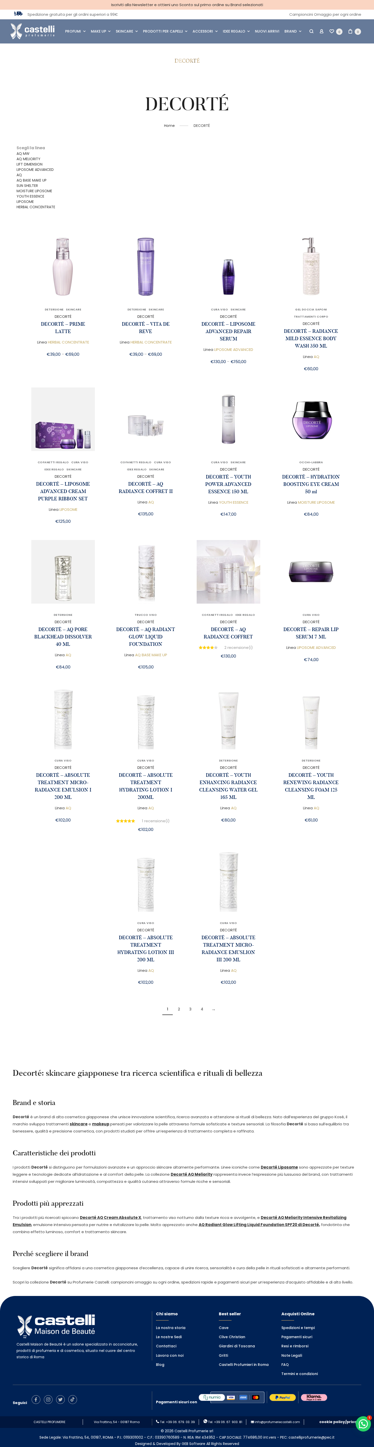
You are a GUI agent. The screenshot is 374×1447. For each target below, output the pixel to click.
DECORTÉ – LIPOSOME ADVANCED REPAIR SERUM (228, 331)
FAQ (285, 1364)
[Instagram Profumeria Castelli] (49, 1402)
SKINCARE (124, 31)
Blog (160, 1364)
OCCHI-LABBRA (311, 462)
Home (169, 125)
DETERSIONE (54, 309)
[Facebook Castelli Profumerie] (37, 1402)
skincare (79, 1124)
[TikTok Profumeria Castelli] (74, 1402)
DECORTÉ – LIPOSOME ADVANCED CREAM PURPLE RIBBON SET (63, 491)
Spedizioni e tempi (298, 1327)
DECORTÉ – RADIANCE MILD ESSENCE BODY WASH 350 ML (311, 338)
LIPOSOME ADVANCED (35, 169)
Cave (223, 1327)
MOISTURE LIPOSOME (34, 190)
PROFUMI (73, 31)
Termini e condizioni (299, 1373)
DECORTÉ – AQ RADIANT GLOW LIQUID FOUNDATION (145, 636)
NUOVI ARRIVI (267, 31)
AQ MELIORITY (28, 158)
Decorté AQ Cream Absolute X (110, 1217)
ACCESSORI (203, 31)
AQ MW (23, 153)
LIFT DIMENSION (29, 164)
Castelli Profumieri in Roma (244, 1364)
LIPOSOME (25, 201)
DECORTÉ (63, 316)
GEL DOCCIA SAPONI (311, 309)
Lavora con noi (169, 1355)
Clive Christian (232, 1336)
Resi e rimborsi (294, 1346)
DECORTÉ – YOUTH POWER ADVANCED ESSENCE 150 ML (228, 484)
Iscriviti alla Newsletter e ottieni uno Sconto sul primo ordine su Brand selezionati (187, 4)
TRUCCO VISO (146, 615)
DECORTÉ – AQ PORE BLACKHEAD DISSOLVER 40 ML (63, 636)
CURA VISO (219, 309)
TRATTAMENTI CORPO (311, 317)
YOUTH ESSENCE (30, 196)
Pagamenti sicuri (296, 1336)
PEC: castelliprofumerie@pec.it (307, 1437)
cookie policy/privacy (340, 1421)
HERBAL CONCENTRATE (36, 207)
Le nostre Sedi (169, 1336)
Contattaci (166, 1346)
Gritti (223, 1355)
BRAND (290, 31)
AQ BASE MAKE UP (32, 180)
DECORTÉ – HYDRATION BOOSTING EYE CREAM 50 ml (311, 484)
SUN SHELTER (27, 185)
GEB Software (193, 1443)
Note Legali (291, 1355)
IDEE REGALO (234, 31)
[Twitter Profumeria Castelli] (61, 1402)
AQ (19, 174)
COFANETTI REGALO (53, 462)
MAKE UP (98, 31)
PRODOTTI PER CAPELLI (163, 31)
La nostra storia (170, 1327)
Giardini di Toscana (237, 1346)
